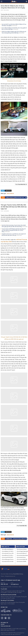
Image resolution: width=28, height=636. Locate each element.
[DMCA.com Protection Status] (6, 190)
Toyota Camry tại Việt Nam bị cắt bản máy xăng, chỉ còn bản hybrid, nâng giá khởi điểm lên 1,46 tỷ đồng (14, 230)
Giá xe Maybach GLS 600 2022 (8, 551)
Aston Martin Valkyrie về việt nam (15, 197)
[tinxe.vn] (14, 1)
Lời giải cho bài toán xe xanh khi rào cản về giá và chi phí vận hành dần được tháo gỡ (14, 234)
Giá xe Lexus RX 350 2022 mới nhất (8, 557)
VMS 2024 (9, 538)
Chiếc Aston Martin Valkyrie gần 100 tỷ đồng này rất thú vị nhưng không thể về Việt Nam (14, 32)
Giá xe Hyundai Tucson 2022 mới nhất (8, 553)
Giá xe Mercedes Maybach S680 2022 (8, 549)
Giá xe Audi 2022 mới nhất (7, 561)
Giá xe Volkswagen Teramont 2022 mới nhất (8, 559)
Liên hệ (2, 624)
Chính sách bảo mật (5, 626)
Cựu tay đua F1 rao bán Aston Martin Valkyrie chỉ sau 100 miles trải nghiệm (14, 24)
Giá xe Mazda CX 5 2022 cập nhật (8, 555)
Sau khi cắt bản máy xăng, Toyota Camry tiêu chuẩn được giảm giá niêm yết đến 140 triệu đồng (14, 225)
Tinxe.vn (6, 569)
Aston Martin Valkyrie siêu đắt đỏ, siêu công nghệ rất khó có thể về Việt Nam (14, 28)
